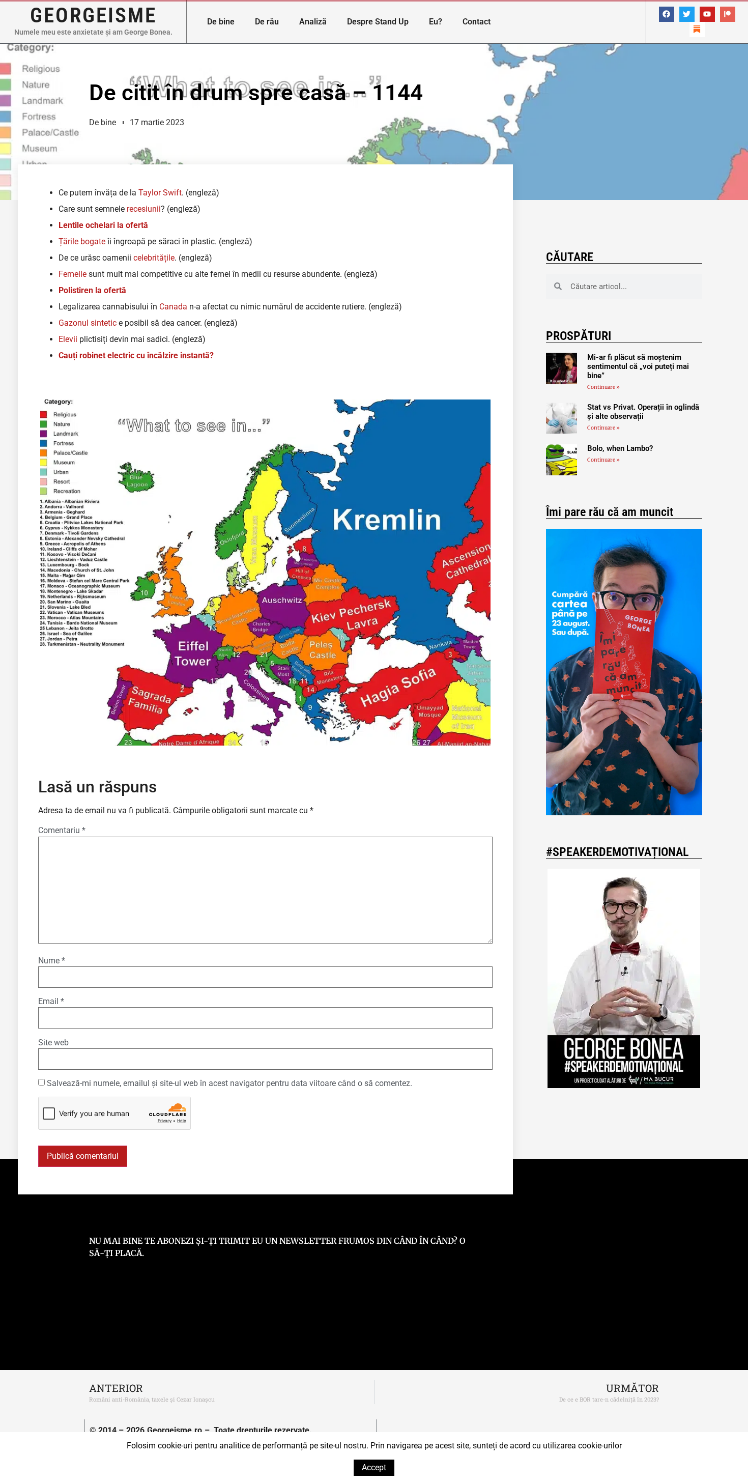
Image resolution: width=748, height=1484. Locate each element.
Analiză (313, 21)
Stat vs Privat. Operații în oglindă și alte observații (643, 412)
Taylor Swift (160, 192)
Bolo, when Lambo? (620, 448)
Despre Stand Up (378, 21)
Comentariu (61, 830)
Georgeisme (93, 15)
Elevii (68, 339)
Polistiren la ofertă (92, 290)
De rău (267, 21)
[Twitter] (687, 14)
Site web (53, 1043)
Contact (477, 21)
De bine (221, 21)
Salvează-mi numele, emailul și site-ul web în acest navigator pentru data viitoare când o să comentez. (229, 1083)
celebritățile (154, 258)
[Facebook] (666, 14)
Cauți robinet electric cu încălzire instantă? (136, 355)
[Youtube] (707, 14)
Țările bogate (82, 241)
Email (51, 1001)
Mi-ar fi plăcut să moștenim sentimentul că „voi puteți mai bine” (638, 366)
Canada (173, 306)
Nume (51, 961)
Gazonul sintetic (88, 323)
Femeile (73, 274)
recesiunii (144, 209)
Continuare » (603, 387)
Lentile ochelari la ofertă (103, 225)
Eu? (435, 21)
